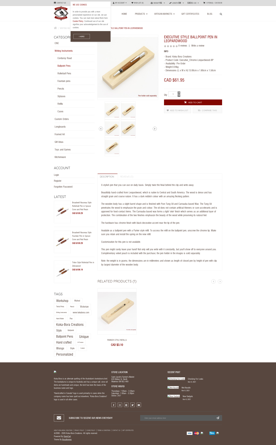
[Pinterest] (126, 405)
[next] (155, 129)
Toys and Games (63, 149)
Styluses (61, 96)
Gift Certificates (128, 430)
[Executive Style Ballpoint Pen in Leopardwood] (112, 110)
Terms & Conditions (103, 430)
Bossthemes (67, 439)
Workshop (62, 300)
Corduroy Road (64, 58)
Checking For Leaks (195, 378)
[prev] (101, 129)
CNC (57, 43)
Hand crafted (63, 342)
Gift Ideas (59, 141)
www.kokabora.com (81, 312)
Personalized (64, 354)
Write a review (197, 45)
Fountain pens (63, 80)
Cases (60, 111)
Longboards (60, 126)
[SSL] (219, 432)
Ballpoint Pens (64, 65)
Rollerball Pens (64, 73)
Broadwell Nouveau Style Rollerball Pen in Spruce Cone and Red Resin (81, 206)
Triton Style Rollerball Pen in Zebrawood (83, 264)
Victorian (84, 306)
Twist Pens (60, 306)
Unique (84, 336)
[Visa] (189, 433)
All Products (80, 342)
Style (59, 330)
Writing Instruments (64, 50)
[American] (212, 433)
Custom (82, 348)
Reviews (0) (126, 176)
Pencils (60, 88)
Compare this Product (209, 111)
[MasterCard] (197, 433)
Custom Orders (62, 118)
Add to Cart (195, 102)
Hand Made (60, 318)
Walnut (77, 300)
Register (57, 180)
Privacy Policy (79, 430)
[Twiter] (132, 405)
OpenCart (67, 436)
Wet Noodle (186, 387)
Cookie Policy (90, 430)
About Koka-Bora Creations (63, 430)
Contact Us (116, 430)
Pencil (72, 306)
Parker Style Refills (117, 339)
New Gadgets (188, 396)
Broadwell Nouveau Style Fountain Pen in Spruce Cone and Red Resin (81, 236)
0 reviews (182, 45)
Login (56, 174)
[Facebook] (113, 405)
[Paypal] (204, 432)
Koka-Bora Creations (70, 324)
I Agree (82, 36)
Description (107, 176)
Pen (71, 318)
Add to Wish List (179, 110)
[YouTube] (139, 405)
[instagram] (120, 405)
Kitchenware (60, 157)
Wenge (60, 348)
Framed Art (60, 134)
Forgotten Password (63, 186)
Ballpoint (71, 330)
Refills (60, 103)
